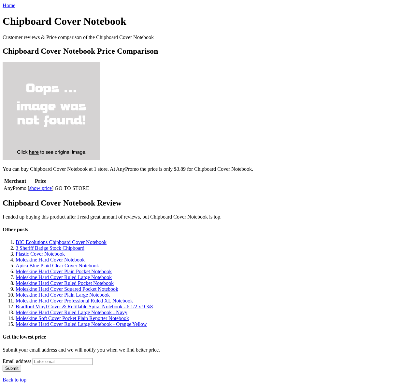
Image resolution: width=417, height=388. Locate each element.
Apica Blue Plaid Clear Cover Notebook (57, 265)
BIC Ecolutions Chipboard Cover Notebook (61, 242)
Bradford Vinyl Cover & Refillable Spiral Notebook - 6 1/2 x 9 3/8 (84, 306)
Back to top (14, 379)
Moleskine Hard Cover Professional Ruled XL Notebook (74, 300)
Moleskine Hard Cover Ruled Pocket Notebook (65, 283)
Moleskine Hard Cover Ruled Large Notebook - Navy (71, 312)
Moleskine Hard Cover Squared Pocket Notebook (67, 289)
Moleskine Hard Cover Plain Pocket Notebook (64, 271)
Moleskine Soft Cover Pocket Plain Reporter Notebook (72, 318)
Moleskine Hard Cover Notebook (50, 259)
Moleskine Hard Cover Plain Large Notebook (63, 295)
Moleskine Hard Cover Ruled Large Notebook (64, 277)
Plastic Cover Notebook (40, 254)
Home (9, 5)
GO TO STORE (72, 188)
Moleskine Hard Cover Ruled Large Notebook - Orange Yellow (81, 324)
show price (40, 188)
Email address (17, 361)
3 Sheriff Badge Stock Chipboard (50, 248)
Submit (12, 368)
